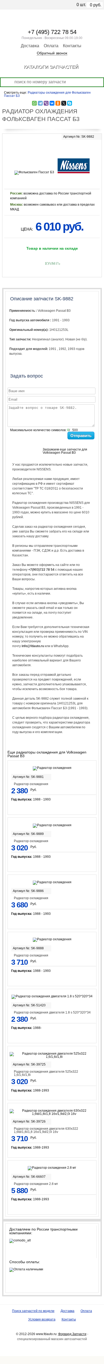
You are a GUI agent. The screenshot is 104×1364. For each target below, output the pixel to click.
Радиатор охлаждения (31, 784)
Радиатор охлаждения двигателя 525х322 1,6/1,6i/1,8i (46, 1073)
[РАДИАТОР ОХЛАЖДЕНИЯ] (51, 148)
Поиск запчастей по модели (33, 1311)
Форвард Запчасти (72, 1334)
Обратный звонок (52, 53)
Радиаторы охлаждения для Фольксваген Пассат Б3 (47, 94)
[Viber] (46, 103)
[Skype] (69, 103)
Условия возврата (41, 1319)
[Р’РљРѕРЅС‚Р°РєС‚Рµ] (52, 103)
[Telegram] (40, 103)
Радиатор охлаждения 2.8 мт (36, 1184)
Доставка (30, 46)
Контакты (72, 46)
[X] (63, 103)
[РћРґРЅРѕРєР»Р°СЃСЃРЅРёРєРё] (57, 103)
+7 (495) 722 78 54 (52, 32)
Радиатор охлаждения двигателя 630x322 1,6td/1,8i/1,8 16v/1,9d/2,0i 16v (46, 1130)
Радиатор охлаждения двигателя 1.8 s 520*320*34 (52, 1012)
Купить (52, 263)
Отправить (80, 435)
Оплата (51, 46)
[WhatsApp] (34, 103)
